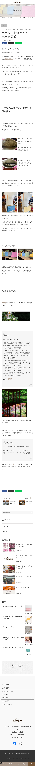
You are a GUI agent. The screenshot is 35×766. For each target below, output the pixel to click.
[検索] (31, 512)
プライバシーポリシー (10, 753)
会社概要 (5, 701)
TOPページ (6, 684)
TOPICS (5, 698)
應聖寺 (13, 464)
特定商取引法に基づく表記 (23, 753)
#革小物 (4, 40)
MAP (21, 732)
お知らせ (6, 526)
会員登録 (5, 688)
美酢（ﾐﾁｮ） (9, 59)
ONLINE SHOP (8, 691)
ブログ (4, 25)
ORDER (5, 694)
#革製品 (9, 40)
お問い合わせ (7, 704)
